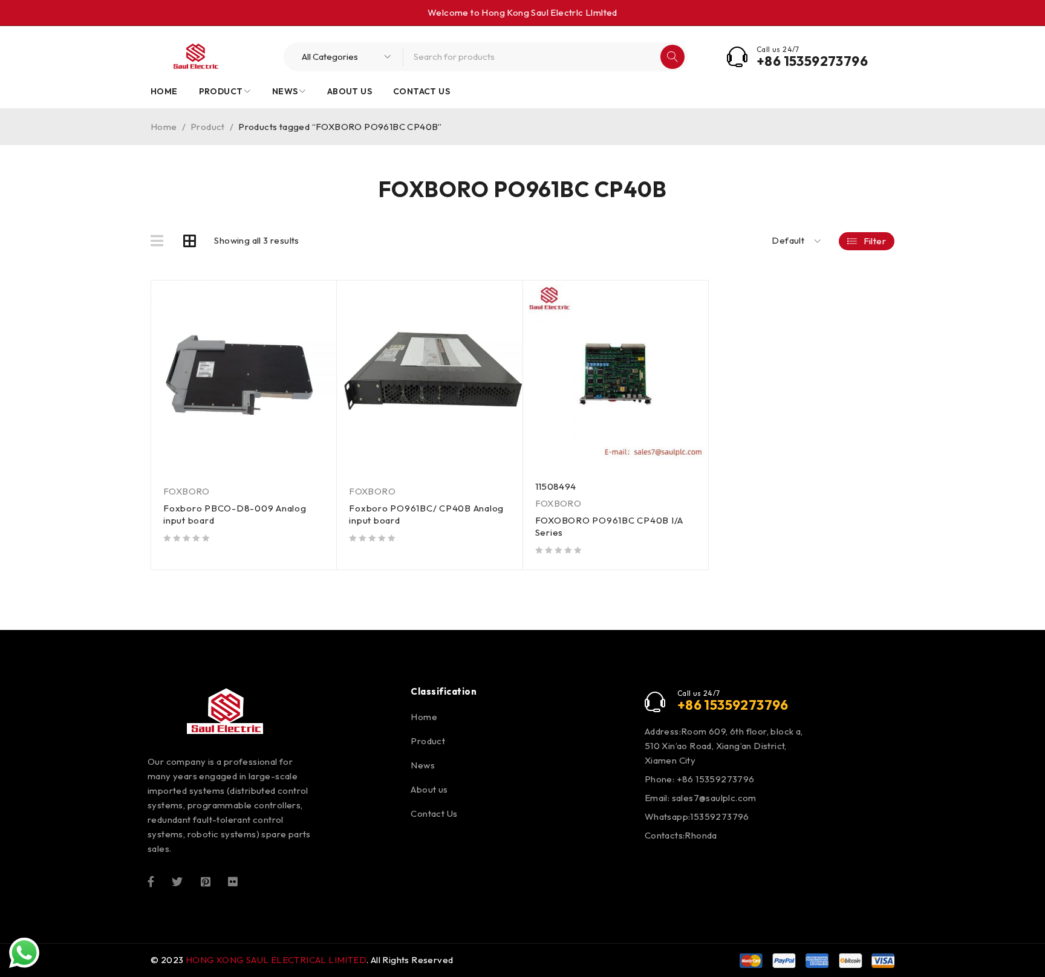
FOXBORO (186, 491)
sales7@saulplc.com (714, 797)
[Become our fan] (151, 880)
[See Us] (205, 880)
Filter (875, 241)
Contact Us (434, 813)
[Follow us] (177, 880)
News (423, 765)
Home (164, 126)
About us (429, 789)
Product (207, 126)
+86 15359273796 (812, 61)
